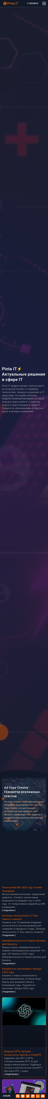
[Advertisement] (24, 857)
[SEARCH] (28, 3)
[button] (18, 1096)
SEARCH (33, 3)
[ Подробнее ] (9, 910)
